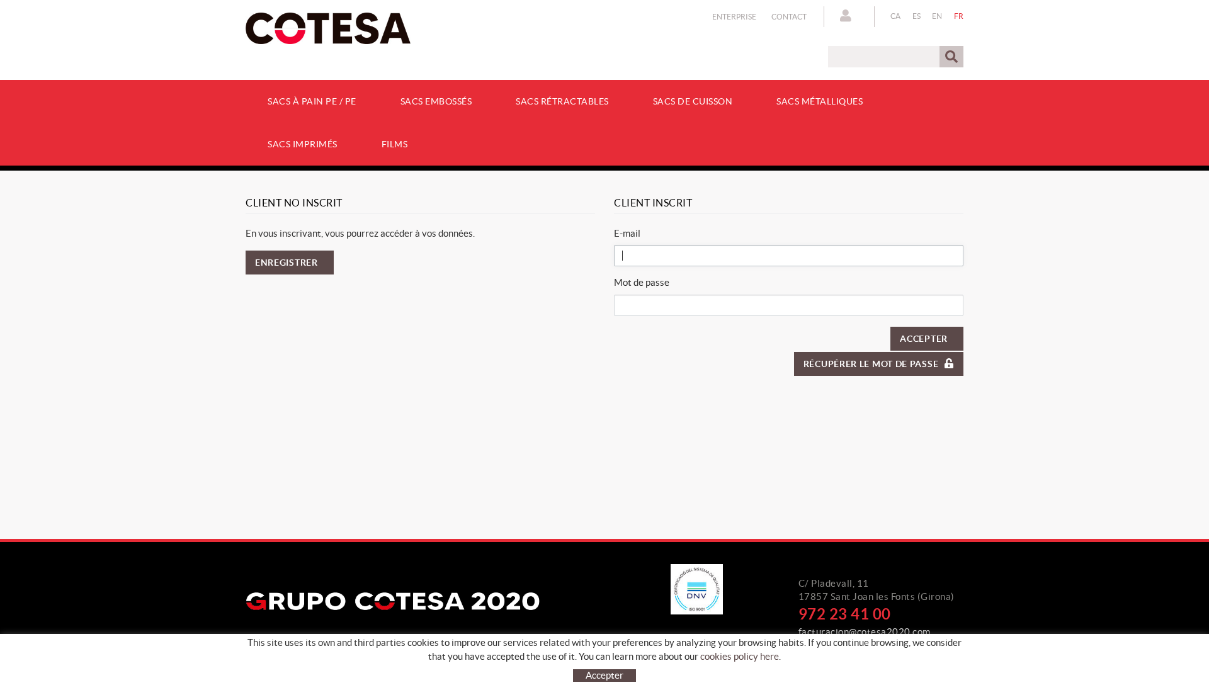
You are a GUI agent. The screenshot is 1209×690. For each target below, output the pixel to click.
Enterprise (734, 17)
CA (895, 16)
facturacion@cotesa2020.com (864, 631)
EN (937, 16)
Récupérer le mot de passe (871, 364)
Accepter (924, 339)
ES (916, 16)
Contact (789, 17)
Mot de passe (641, 282)
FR (959, 16)
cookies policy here (739, 656)
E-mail (627, 233)
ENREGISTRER (286, 262)
